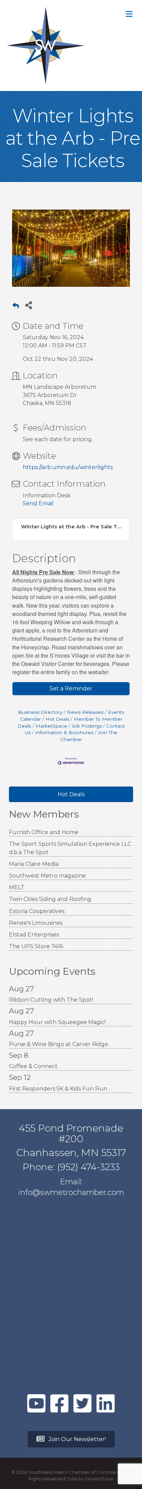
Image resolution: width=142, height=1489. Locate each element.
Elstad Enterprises (34, 934)
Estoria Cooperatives (36, 911)
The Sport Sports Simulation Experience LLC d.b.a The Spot (70, 848)
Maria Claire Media (34, 864)
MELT (16, 887)
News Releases (85, 712)
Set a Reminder (71, 688)
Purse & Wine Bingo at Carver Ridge (58, 1044)
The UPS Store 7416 (36, 946)
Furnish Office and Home (44, 832)
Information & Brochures (64, 732)
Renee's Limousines (35, 923)
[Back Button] (15, 307)
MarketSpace (51, 726)
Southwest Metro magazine (47, 875)
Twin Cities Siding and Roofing (50, 899)
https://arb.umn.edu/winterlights (68, 467)
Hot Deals (57, 719)
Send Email (38, 503)
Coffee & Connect (33, 1066)
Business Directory (40, 712)
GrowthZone (99, 1478)
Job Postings (87, 726)
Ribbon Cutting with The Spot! (51, 999)
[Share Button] (28, 305)
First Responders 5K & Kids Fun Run (58, 1088)
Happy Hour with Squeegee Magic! (57, 1022)
